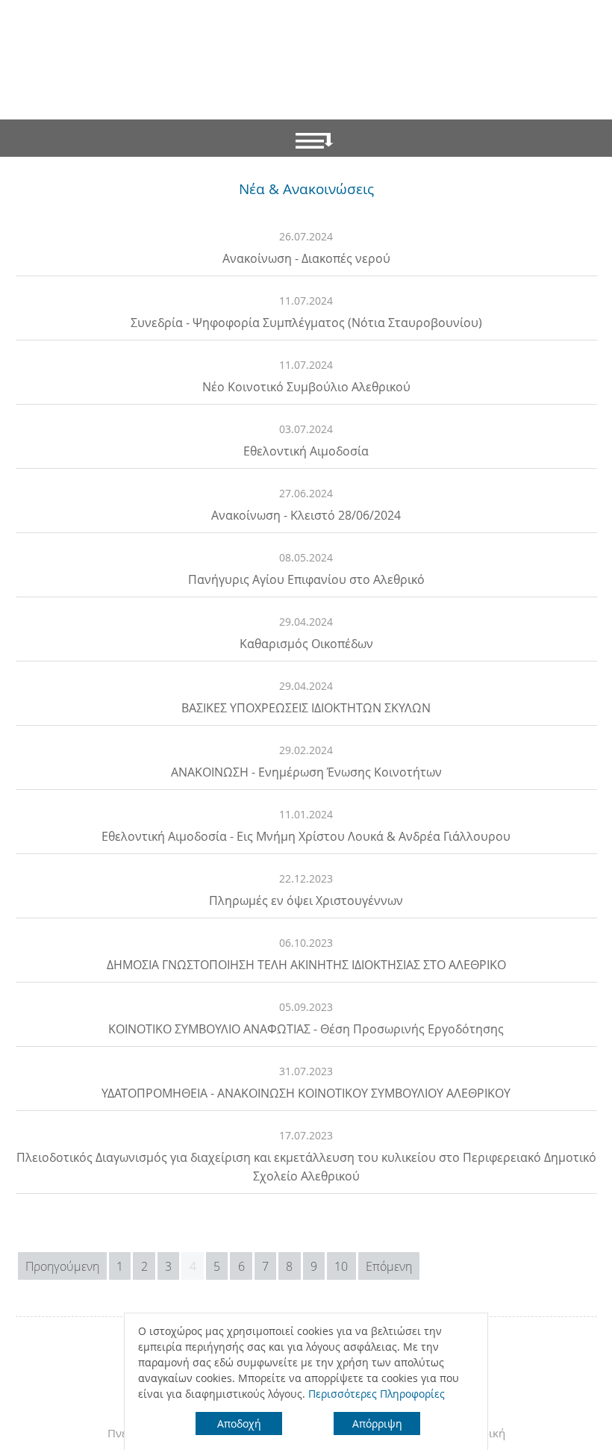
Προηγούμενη (62, 1266)
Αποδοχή (239, 1423)
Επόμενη (389, 1266)
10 (341, 1266)
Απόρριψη (377, 1423)
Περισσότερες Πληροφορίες (376, 1394)
